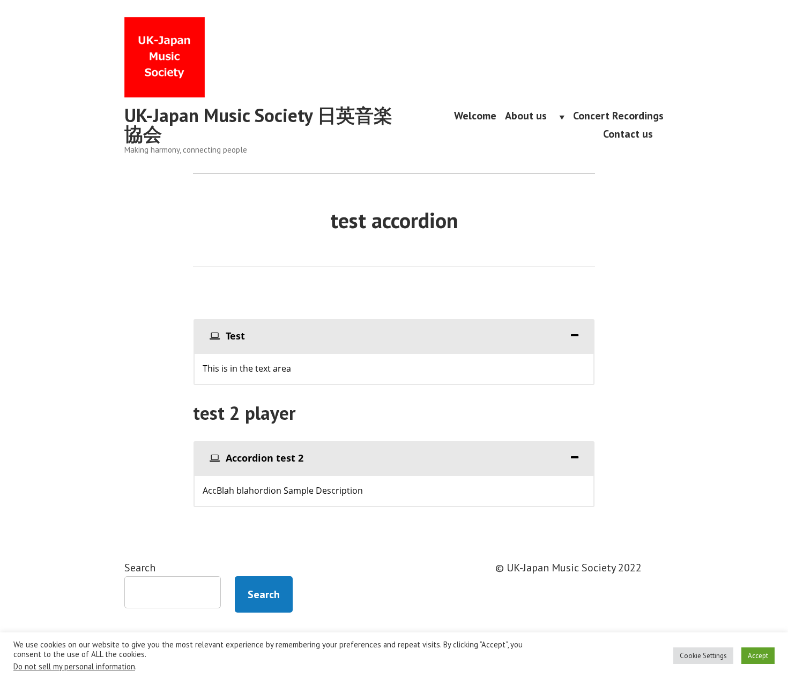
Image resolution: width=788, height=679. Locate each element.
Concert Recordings (618, 117)
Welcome (475, 117)
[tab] (394, 336)
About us (531, 117)
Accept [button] (758, 655)
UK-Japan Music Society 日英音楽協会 (258, 124)
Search (139, 568)
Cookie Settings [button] (703, 655)
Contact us (633, 134)
